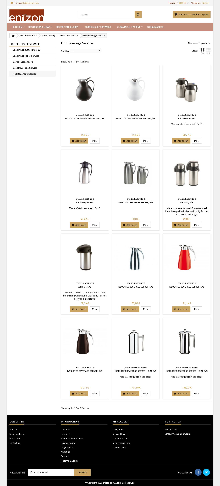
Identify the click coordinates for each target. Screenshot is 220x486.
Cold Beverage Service (25, 68)
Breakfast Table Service (26, 56)
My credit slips (120, 434)
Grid (202, 53)
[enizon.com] (41, 15)
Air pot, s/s (186, 202)
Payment (65, 434)
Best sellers (15, 438)
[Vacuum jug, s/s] (186, 89)
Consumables (155, 27)
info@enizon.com (180, 434)
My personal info (121, 443)
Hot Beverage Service (24, 74)
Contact (65, 456)
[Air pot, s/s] (186, 173)
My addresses (120, 438)
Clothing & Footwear (98, 27)
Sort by (65, 51)
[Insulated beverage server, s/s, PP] (85, 89)
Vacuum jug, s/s (186, 118)
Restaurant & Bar (39, 27)
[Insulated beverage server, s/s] (136, 173)
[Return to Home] (13, 35)
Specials (13, 429)
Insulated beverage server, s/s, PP (84, 118)
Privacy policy (68, 443)
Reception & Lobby (67, 27)
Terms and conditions (72, 438)
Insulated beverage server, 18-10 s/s (136, 371)
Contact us (14, 443)
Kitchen (17, 27)
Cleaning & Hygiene (129, 27)
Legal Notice (67, 447)
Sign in (205, 3)
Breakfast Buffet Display (26, 50)
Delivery (65, 429)
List (208, 53)
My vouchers (119, 447)
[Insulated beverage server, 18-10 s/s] (136, 341)
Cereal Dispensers (23, 62)
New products (16, 434)
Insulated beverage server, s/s (135, 202)
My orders (118, 429)
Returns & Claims (70, 460)
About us (65, 452)
